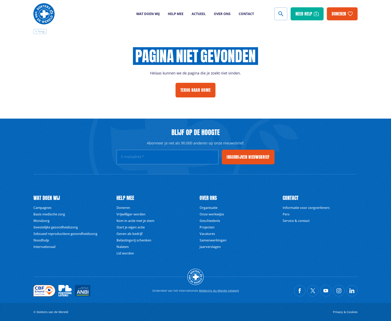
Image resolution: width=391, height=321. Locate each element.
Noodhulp (41, 240)
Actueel (199, 14)
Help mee (175, 14)
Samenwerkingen (213, 240)
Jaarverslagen (210, 247)
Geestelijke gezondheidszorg (55, 227)
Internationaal (44, 247)
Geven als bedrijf (129, 233)
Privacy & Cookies (345, 312)
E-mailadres (132, 156)
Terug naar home (195, 90)
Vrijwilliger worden (130, 214)
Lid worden (125, 253)
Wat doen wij (148, 14)
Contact (246, 14)
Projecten (207, 227)
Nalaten (122, 247)
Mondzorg (41, 220)
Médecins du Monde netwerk (219, 291)
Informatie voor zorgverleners (306, 207)
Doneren (123, 207)
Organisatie (208, 207)
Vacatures (207, 233)
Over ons (222, 14)
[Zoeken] (280, 13)
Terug (41, 31)
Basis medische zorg (49, 214)
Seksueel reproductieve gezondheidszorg (65, 233)
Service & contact (296, 220)
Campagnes (42, 207)
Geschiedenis (210, 220)
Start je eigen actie (130, 227)
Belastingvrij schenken (133, 240)
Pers (286, 214)
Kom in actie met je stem (135, 220)
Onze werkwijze (212, 214)
